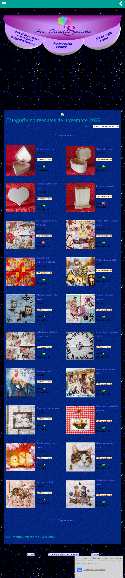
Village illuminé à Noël (107, 260)
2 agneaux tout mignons (48, 408)
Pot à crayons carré (105, 186)
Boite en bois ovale (105, 149)
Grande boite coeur (46, 149)
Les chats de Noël (45, 482)
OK (79, 570)
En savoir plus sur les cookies (94, 569)
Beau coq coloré (44, 371)
